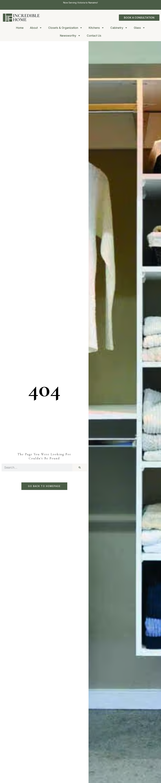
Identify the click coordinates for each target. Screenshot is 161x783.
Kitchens (94, 27)
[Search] (79, 467)
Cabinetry (116, 27)
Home (20, 27)
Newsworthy (68, 35)
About (34, 27)
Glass (137, 27)
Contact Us (94, 35)
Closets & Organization (63, 27)
